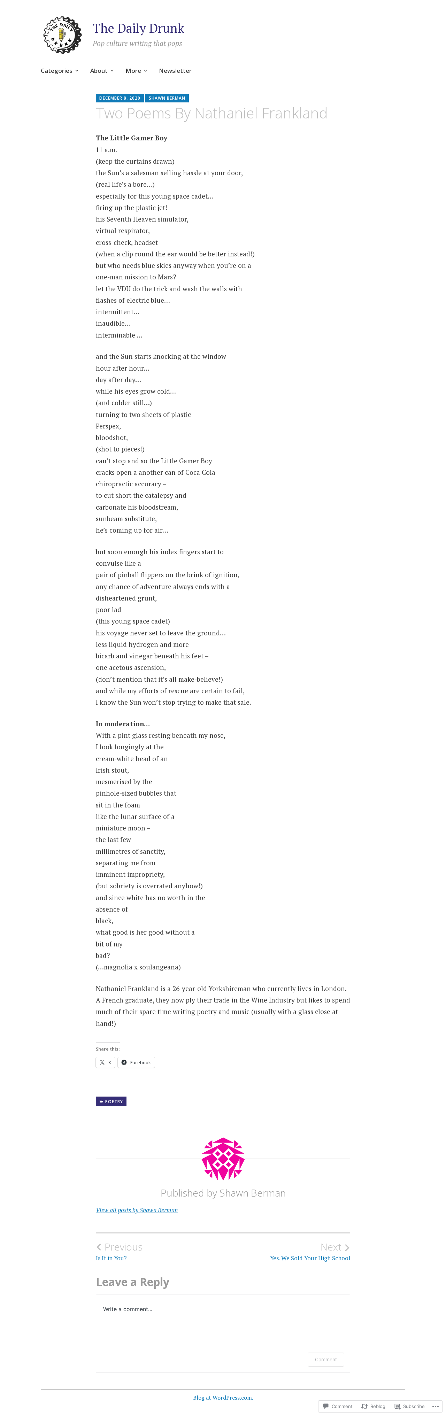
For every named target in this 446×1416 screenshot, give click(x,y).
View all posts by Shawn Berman (137, 1210)
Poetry (114, 1102)
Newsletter (175, 71)
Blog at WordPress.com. (223, 1397)
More (133, 71)
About (99, 71)
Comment (326, 1359)
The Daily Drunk (138, 28)
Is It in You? (119, 1251)
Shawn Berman (167, 98)
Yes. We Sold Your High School (310, 1251)
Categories (56, 71)
